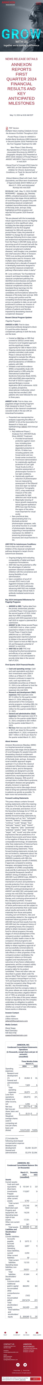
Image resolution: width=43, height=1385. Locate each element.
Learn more (23, 1379)
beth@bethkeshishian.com (11, 1359)
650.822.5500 (7, 1348)
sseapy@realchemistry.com (16, 1035)
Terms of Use (26, 1370)
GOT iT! (35, 1379)
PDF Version (14, 128)
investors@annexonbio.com (11, 1352)
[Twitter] (25, 1365)
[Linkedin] (18, 1365)
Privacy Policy (17, 1370)
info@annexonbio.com (10, 1346)
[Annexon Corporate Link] (9, 3)
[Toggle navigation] (38, 3)
